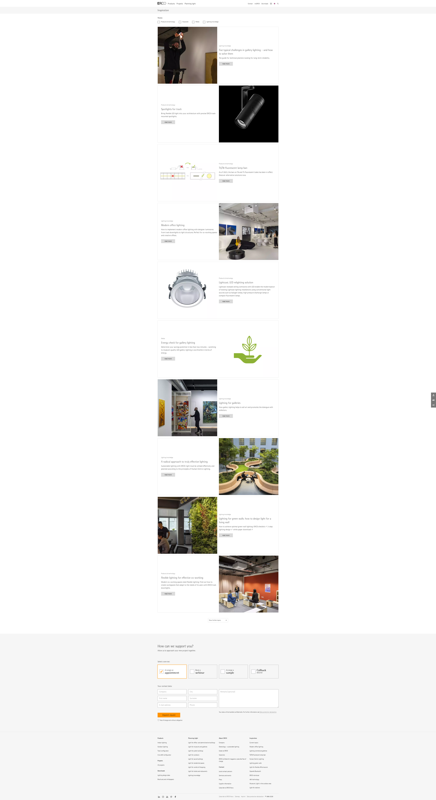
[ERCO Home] (162, 3)
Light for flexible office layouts (259, 767)
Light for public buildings (195, 751)
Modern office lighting (256, 747)
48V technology (254, 779)
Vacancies (222, 755)
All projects (161, 765)
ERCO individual (254, 775)
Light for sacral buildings (195, 759)
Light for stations (255, 788)
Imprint (243, 796)
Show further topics (215, 620)
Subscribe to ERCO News (226, 788)
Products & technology (168, 22)
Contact (250, 4)
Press (220, 780)
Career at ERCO (223, 751)
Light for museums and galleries (197, 747)
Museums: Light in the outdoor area (260, 784)
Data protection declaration (268, 712)
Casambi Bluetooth (255, 771)
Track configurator (163, 751)
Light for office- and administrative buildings (201, 743)
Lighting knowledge (212, 22)
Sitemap (237, 796)
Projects (180, 4)
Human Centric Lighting (257, 759)
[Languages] (274, 4)
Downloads (264, 4)
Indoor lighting (162, 743)
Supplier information (225, 784)
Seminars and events (225, 775)
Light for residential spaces (196, 763)
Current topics (254, 743)
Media (197, 22)
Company (222, 743)
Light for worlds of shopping (196, 767)
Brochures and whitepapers (166, 779)
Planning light (190, 4)
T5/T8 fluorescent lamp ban (258, 755)
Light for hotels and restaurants (197, 771)
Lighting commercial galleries (258, 751)
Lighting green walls (256, 763)
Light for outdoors (193, 755)
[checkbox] (172, 671)
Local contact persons (225, 771)
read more (225, 64)
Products (171, 4)
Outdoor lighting (163, 747)
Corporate (185, 22)
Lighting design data (164, 775)
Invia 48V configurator (164, 755)
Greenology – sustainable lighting (229, 747)
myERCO (257, 4)
